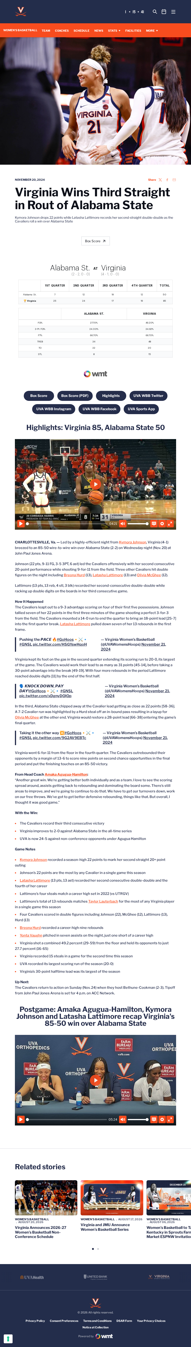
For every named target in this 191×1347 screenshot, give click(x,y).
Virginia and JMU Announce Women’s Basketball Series (105, 1227)
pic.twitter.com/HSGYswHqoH (60, 644)
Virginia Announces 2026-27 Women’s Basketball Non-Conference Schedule (40, 1232)
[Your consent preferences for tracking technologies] (8, 1338)
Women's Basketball (32, 1219)
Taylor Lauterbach (103, 901)
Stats (112, 30)
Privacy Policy (35, 1321)
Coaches (62, 30)
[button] (93, 1249)
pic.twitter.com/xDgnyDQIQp (45, 696)
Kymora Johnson (132, 542)
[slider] (67, 524)
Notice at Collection (95, 1327)
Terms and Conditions (97, 1321)
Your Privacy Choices (151, 1321)
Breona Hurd (74, 575)
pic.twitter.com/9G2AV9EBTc (59, 738)
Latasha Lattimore (108, 575)
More (150, 30)
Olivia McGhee (149, 575)
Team (46, 30)
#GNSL (25, 644)
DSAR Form (124, 1321)
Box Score (92, 241)
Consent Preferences (64, 1321)
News (98, 30)
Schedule (81, 30)
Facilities (133, 30)
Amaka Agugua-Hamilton (66, 774)
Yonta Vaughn (31, 935)
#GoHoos (65, 639)
